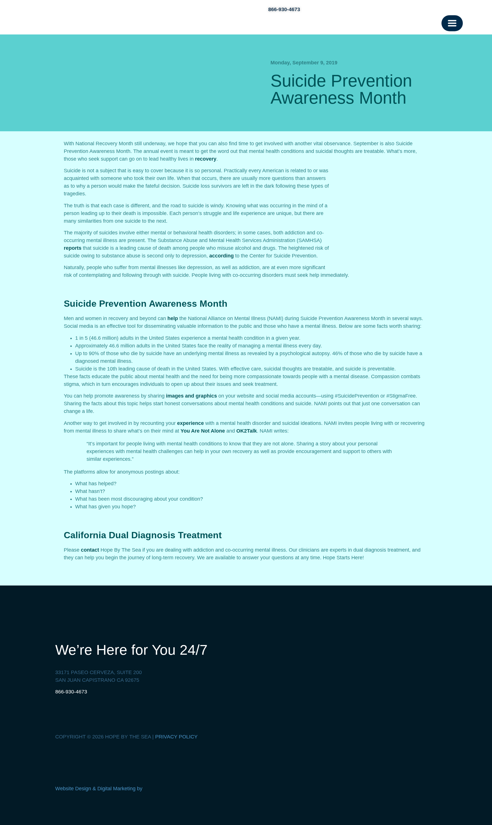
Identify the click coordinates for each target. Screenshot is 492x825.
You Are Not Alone (203, 431)
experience (190, 423)
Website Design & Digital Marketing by (99, 788)
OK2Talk (246, 431)
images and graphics (191, 396)
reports (72, 248)
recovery (205, 159)
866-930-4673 (71, 692)
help (172, 318)
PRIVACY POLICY (176, 737)
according (221, 256)
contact (90, 550)
